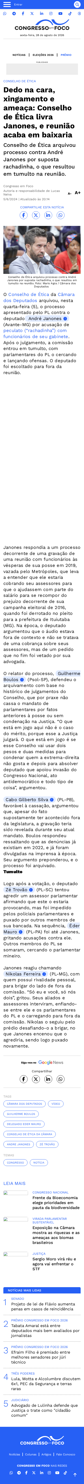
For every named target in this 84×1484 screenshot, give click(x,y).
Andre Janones (18, 1144)
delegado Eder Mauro (24, 1124)
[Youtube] (60, 13)
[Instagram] (50, 13)
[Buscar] (77, 4)
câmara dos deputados (24, 1103)
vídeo (56, 1103)
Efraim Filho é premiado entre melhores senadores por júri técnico (40, 1357)
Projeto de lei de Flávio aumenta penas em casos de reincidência (43, 1306)
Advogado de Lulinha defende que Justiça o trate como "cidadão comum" (44, 1410)
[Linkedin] (41, 13)
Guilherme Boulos (21, 1114)
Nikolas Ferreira (23, 974)
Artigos (46, 1454)
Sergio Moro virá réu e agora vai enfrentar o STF (54, 1264)
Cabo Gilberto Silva (27, 799)
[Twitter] (32, 13)
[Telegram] (14, 13)
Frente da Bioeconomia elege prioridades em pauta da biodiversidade (56, 1202)
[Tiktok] (70, 13)
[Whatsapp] (4, 13)
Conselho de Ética (28, 294)
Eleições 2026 (43, 55)
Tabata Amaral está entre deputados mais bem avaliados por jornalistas (45, 1330)
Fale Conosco (65, 1454)
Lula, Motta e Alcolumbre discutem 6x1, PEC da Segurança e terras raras (45, 1383)
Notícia (38, 1162)
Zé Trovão (16, 889)
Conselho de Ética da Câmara (29, 1134)
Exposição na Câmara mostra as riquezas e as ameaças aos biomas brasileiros (56, 1235)
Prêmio (66, 55)
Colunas (31, 1454)
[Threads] (79, 13)
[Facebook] (23, 13)
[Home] (42, 24)
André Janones (44, 318)
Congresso (15, 1162)
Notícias (19, 55)
